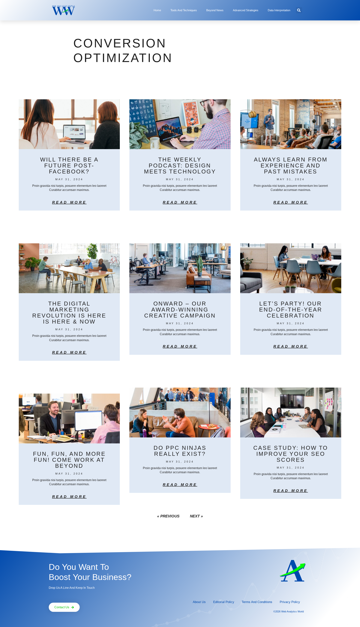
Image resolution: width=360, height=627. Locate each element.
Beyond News (215, 10)
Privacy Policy (290, 602)
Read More (69, 202)
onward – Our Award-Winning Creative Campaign (180, 309)
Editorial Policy (223, 602)
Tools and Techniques (183, 10)
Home (157, 10)
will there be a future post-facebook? (69, 165)
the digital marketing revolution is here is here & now (69, 312)
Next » (196, 516)
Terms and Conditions (257, 602)
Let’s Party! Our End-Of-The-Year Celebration (290, 309)
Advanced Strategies (245, 10)
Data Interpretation (279, 10)
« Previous (168, 516)
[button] (299, 10)
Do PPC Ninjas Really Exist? (180, 451)
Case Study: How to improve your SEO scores (290, 454)
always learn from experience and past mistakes (291, 165)
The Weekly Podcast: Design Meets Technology (180, 165)
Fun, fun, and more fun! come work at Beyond (69, 460)
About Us (199, 602)
